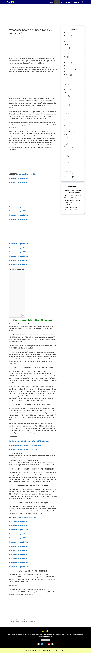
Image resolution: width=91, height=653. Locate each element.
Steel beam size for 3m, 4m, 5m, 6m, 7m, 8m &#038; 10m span (29, 441)
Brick (51, 2)
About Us (37, 650)
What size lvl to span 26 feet (18, 182)
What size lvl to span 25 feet (18, 207)
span (65, 150)
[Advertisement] (42, 14)
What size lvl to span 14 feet (18, 256)
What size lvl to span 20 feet (18, 219)
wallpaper (66, 171)
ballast (66, 45)
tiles (65, 165)
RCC (57, 2)
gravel (65, 102)
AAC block (67, 36)
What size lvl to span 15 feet (18, 252)
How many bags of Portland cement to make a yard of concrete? (72, 202)
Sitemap (63, 650)
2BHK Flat (67, 33)
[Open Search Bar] (82, 2)
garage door (67, 99)
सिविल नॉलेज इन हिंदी (69, 177)
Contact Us (45, 650)
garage (66, 96)
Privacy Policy (55, 650)
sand (65, 138)
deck (65, 78)
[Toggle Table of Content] (22, 315)
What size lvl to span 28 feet (18, 178)
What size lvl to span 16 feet (18, 248)
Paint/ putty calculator (70, 120)
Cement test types (69, 66)
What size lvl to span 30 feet (28, 174)
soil (65, 144)
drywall (66, 84)
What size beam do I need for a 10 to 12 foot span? (25, 445)
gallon (65, 93)
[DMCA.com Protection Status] (45, 640)
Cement (68, 2)
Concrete (76, 2)
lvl (64, 111)
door (65, 81)
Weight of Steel (68, 174)
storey (66, 159)
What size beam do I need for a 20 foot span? (23, 620)
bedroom (66, 51)
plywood (66, 123)
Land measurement (69, 108)
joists (65, 105)
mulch (66, 117)
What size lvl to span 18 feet (18, 244)
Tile (62, 2)
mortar (66, 114)
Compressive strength (70, 69)
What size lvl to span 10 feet (18, 264)
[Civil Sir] (11, 2)
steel (65, 156)
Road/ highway (68, 132)
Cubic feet (67, 75)
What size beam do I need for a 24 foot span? (24, 449)
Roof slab (66, 135)
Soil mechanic (68, 147)
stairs (65, 153)
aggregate (67, 39)
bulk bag (66, 60)
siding (65, 141)
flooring (66, 90)
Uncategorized (68, 168)
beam (65, 48)
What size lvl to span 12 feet (18, 260)
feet (65, 87)
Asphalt (66, 42)
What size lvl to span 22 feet (18, 215)
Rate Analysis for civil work (71, 126)
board (65, 54)
